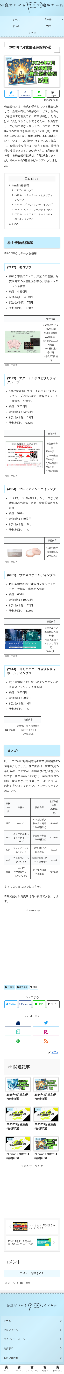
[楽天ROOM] (46, 1032)
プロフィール (11, 1329)
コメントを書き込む (32, 1273)
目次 (27, 178)
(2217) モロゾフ (24, 190)
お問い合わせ (11, 1357)
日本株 (10, 987)
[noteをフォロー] (18, 1032)
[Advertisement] (32, 944)
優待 (34, 987)
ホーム (7, 1320)
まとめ (15, 223)
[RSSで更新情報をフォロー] (46, 1041)
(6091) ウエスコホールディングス (34, 209)
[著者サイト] (18, 1023)
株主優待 (23, 987)
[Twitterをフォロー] (46, 1023)
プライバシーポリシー (16, 1339)
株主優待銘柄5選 (20, 185)
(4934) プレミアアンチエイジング (34, 204)
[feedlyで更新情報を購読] (18, 1041)
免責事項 (8, 1348)
